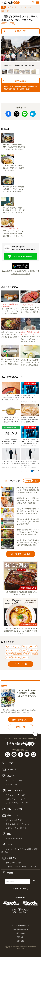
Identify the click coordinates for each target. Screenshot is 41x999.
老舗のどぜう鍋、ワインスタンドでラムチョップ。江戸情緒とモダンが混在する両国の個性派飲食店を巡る (10, 334)
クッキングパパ (11, 849)
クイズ (14, 820)
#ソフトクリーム (13, 650)
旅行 (9, 834)
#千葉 (8, 657)
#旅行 (25, 657)
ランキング (11, 769)
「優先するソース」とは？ (20, 274)
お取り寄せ (11, 858)
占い (7, 820)
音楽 (7, 824)
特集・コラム (12, 815)
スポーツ (15, 824)
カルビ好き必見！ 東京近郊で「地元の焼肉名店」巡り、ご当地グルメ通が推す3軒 (30, 309)
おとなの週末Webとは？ (20, 925)
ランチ (8, 803)
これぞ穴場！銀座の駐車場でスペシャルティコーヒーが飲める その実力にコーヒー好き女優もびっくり (30, 339)
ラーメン (17, 799)
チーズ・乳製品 (21, 867)
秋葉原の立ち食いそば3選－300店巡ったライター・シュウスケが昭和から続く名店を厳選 (28, 500)
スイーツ (25, 803)
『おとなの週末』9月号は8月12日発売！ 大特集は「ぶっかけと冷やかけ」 (27, 693)
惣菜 (20, 863)
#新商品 (18, 654)
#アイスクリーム (13, 647)
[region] (20, 55)
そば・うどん (27, 7)
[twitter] (8, 754)
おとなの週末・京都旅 (14, 838)
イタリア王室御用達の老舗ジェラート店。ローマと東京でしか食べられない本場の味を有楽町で (28, 511)
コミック (11, 844)
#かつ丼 (9, 654)
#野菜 (26, 654)
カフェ (16, 803)
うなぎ (22, 795)
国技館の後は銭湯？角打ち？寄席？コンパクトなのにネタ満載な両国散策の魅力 (10, 361)
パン (24, 799)
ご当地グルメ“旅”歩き (26, 305)
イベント (9, 784)
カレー (14, 795)
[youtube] (27, 754)
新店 (20, 780)
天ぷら (8, 799)
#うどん (4, 23)
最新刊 (10, 873)
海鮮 (13, 863)
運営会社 (20, 937)
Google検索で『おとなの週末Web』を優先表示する (20, 271)
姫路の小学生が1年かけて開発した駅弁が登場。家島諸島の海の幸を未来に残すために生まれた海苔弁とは (28, 490)
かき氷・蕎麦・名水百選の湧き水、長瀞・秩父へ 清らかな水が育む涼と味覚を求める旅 (28, 542)
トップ (10, 763)
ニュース (11, 776)
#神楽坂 (33, 650)
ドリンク (32, 867)
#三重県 (12, 23)
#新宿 (25, 650)
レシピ (19, 828)
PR (16, 784)
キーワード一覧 (20, 888)
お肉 (7, 863)
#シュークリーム (29, 647)
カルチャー (10, 828)
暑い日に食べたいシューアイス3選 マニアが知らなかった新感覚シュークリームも (10, 311)
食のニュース (11, 780)
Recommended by (25, 471)
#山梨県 (16, 657)
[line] (14, 754)
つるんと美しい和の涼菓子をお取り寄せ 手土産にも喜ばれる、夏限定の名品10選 (30, 362)
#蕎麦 (34, 654)
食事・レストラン (13, 7)
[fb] (21, 754)
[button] (4, 71)
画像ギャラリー (6, 11)
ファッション (26, 824)
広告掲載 (20, 941)
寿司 (7, 795)
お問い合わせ (20, 933)
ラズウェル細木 (25, 849)
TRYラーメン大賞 (14, 809)
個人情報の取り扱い (20, 929)
